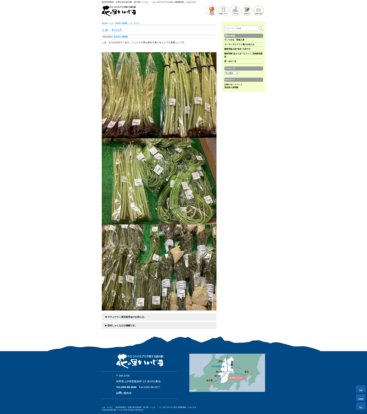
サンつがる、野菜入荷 (234, 40)
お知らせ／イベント (233, 84)
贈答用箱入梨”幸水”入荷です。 (238, 49)
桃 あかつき (230, 61)
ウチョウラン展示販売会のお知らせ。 (127, 317)
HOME (360, 399)
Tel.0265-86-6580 (126, 387)
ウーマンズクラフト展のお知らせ (239, 44)
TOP (361, 390)
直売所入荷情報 (121, 37)
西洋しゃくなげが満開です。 (122, 325)
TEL (360, 408)
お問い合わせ (124, 392)
